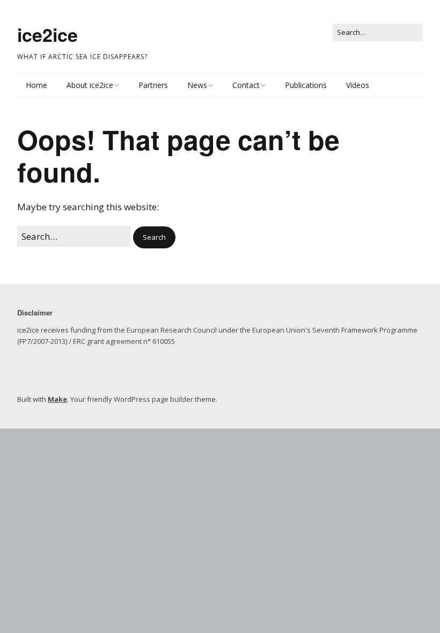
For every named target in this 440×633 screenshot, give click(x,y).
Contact (246, 85)
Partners (153, 85)
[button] (154, 237)
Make (57, 399)
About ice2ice (90, 85)
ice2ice (47, 34)
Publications (306, 85)
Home (36, 85)
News (197, 85)
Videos (357, 85)
